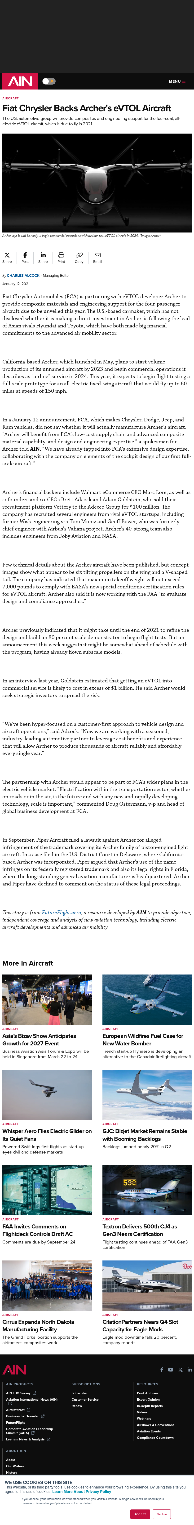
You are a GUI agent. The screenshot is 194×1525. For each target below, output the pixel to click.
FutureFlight (15, 1423)
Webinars (144, 1419)
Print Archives (148, 1393)
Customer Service (85, 1400)
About (10, 1460)
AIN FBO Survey (18, 1393)
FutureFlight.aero (61, 912)
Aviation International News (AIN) (31, 1400)
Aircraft (10, 98)
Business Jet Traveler (22, 1416)
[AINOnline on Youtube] (170, 1370)
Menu (175, 81)
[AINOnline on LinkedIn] (190, 1370)
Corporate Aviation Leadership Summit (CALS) (29, 1431)
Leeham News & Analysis (25, 1439)
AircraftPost (15, 1410)
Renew (77, 1406)
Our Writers (15, 1466)
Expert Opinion (148, 1400)
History (11, 1473)
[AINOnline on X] (180, 1370)
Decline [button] (162, 1514)
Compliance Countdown (155, 1438)
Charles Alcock (23, 275)
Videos (142, 1412)
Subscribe (79, 1393)
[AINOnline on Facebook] (161, 1370)
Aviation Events (149, 1431)
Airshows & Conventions (155, 1425)
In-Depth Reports (150, 1406)
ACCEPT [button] (140, 1514)
